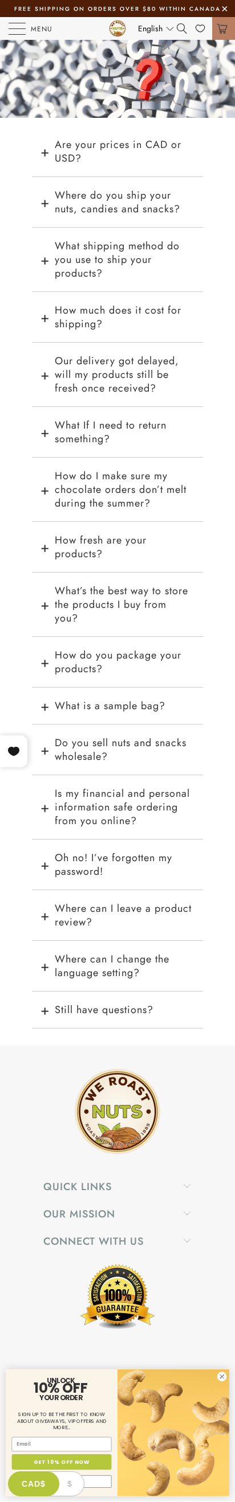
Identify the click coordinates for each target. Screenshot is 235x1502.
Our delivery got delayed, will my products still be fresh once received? (117, 374)
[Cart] (223, 28)
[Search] (186, 28)
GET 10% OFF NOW (62, 1462)
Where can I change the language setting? (112, 966)
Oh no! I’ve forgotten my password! (113, 864)
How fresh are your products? (101, 547)
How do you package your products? (118, 662)
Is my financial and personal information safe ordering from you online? (122, 807)
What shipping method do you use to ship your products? (117, 259)
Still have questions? (104, 1009)
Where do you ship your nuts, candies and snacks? (117, 202)
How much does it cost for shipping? (118, 317)
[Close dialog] (222, 1377)
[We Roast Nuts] (117, 28)
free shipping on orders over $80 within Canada (117, 9)
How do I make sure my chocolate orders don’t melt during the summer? (121, 489)
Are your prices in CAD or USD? (118, 151)
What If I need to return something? (111, 432)
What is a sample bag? (110, 705)
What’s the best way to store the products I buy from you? (121, 604)
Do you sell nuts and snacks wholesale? (121, 749)
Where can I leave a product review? (123, 915)
